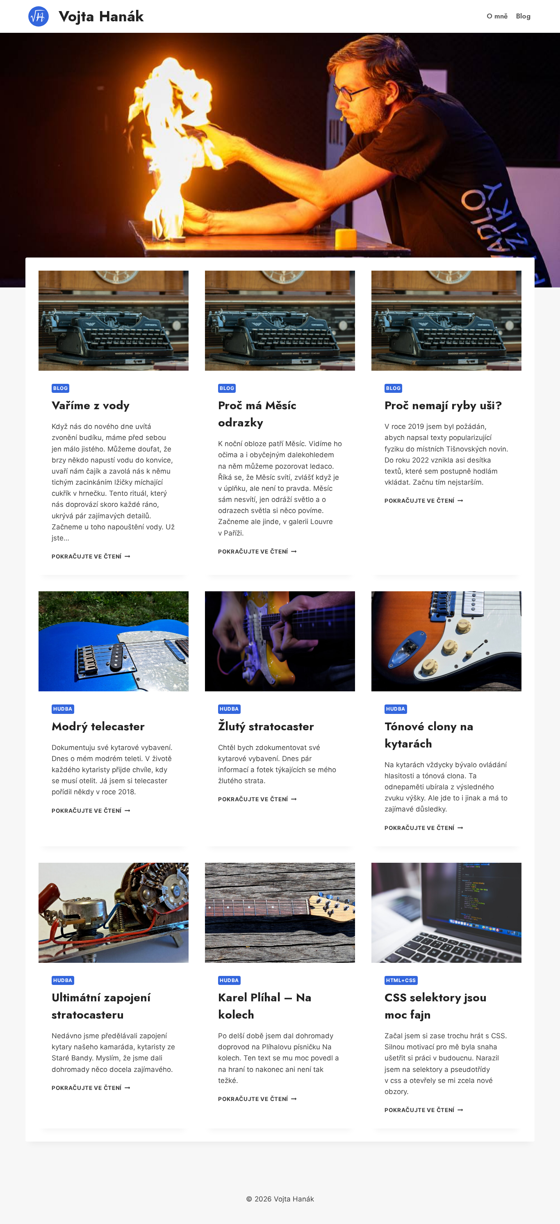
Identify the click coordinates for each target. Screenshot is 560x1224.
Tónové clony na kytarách (429, 735)
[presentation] (114, 321)
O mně (497, 16)
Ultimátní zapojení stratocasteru (101, 1006)
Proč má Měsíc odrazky (257, 414)
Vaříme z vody (91, 405)
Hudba (63, 709)
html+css (401, 980)
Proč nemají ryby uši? (443, 405)
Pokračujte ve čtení (91, 556)
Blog (523, 16)
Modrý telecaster (98, 726)
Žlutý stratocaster (266, 726)
